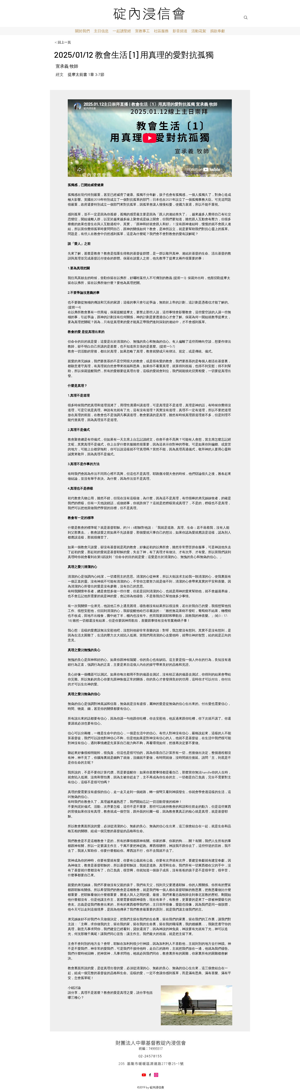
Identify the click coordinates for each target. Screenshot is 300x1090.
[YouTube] (144, 1075)
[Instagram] (156, 1075)
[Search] (245, 17)
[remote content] (150, 138)
